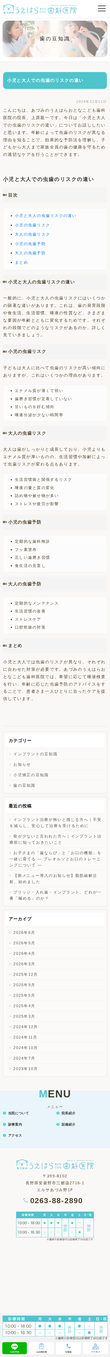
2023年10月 (25, 1068)
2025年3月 (24, 1016)
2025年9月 (24, 985)
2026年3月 (24, 964)
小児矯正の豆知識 (31, 775)
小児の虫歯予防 (30, 243)
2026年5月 (24, 943)
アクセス (15, 1135)
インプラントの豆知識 (35, 754)
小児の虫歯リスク (32, 225)
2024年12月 (25, 1027)
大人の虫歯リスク (32, 234)
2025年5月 (24, 995)
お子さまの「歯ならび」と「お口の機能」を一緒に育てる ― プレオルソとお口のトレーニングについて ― (55, 859)
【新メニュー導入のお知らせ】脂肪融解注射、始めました (53, 878)
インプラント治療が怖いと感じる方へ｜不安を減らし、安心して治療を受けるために (55, 822)
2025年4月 (24, 1006)
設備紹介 (69, 1124)
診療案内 (15, 1124)
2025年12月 (25, 974)
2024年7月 (24, 1058)
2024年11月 (25, 1037)
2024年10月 (25, 1048)
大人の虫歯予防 (30, 253)
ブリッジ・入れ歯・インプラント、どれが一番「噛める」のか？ (55, 895)
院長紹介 (69, 1113)
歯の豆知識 (24, 785)
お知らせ (22, 764)
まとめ (21, 262)
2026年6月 (24, 932)
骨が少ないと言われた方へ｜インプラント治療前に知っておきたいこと (55, 839)
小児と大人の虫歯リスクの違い (46, 215)
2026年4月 (24, 953)
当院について (18, 1113)
